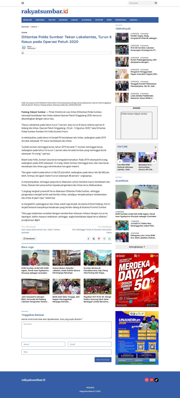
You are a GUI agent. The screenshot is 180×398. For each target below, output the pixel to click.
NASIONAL (40, 20)
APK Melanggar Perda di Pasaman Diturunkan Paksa (91, 229)
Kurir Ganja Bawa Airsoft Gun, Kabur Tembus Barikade (40, 229)
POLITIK (51, 20)
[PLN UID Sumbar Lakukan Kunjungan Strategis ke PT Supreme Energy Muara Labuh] (122, 50)
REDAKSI (90, 387)
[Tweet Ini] (94, 239)
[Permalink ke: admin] (23, 47)
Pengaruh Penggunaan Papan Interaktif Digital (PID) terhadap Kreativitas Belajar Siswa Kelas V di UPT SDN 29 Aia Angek (144, 73)
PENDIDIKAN (120, 20)
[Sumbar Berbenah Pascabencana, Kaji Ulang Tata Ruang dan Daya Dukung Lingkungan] (98, 258)
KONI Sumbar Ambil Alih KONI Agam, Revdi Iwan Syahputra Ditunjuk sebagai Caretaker (35, 270)
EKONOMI (63, 20)
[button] (156, 3)
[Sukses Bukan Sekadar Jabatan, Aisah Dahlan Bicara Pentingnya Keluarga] (67, 258)
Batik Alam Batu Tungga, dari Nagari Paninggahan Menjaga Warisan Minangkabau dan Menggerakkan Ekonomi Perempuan (66, 299)
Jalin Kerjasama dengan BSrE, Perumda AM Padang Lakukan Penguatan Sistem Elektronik (34, 299)
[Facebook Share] (88, 239)
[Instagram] (147, 380)
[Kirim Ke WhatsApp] (109, 239)
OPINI (109, 20)
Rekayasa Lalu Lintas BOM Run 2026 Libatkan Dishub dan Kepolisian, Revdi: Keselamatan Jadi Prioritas (143, 236)
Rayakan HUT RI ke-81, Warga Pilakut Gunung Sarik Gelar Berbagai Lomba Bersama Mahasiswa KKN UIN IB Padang (97, 299)
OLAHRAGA (86, 20)
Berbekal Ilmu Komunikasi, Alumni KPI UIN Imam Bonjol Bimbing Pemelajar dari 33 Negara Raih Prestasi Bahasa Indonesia (126, 167)
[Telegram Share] (104, 239)
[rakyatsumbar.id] (44, 11)
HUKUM (74, 20)
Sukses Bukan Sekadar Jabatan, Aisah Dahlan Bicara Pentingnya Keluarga (66, 270)
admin (29, 46)
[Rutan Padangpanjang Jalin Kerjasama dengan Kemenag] (122, 62)
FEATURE (99, 20)
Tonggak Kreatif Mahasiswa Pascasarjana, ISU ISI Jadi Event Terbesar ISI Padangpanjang (143, 85)
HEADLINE (27, 20)
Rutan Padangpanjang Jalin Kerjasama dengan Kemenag (144, 61)
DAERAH (133, 20)
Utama (24, 32)
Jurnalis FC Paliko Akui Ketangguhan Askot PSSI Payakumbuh (142, 224)
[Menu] (23, 3)
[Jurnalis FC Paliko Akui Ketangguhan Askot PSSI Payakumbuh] (122, 225)
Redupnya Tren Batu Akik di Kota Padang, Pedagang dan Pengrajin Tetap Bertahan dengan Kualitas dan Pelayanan (147, 167)
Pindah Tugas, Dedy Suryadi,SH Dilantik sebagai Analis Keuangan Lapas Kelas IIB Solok (144, 37)
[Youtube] (151, 380)
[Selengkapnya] (155, 147)
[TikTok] (156, 380)
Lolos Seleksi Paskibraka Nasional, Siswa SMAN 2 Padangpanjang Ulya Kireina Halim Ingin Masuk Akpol (144, 97)
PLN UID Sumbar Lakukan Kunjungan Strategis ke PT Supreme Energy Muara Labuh (143, 49)
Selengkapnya (136, 247)
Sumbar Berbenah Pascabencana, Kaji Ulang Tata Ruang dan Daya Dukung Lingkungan (96, 270)
